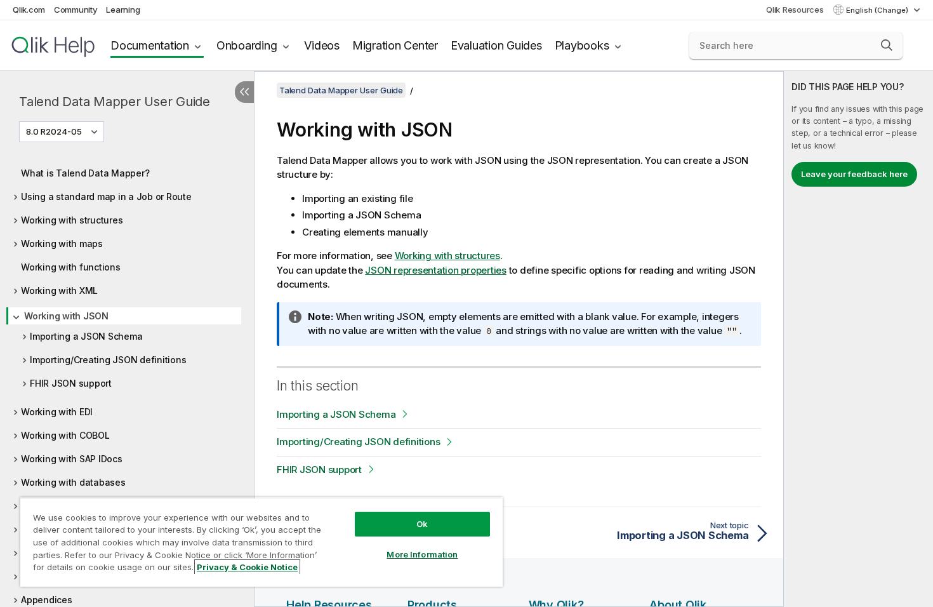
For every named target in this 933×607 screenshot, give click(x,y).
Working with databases (73, 482)
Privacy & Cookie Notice (247, 567)
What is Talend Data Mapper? (85, 173)
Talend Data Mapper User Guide (114, 101)
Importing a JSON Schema (86, 336)
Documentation (149, 45)
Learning (123, 9)
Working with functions (71, 267)
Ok (422, 524)
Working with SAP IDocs (71, 458)
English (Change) (878, 10)
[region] (261, 542)
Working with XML (59, 290)
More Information (422, 554)
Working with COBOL (65, 435)
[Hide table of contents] (244, 92)
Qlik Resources (795, 9)
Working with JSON (66, 315)
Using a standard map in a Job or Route (106, 196)
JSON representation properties (435, 270)
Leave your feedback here (854, 174)
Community (76, 9)
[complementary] (858, 339)
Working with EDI (57, 411)
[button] (886, 45)
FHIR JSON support (71, 383)
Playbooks (582, 45)
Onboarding (246, 45)
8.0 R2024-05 (54, 131)
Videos (322, 45)
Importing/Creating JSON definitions (108, 359)
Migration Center (395, 45)
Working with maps (62, 243)
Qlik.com (29, 9)
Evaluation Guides (496, 45)
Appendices (46, 599)
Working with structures (71, 220)
